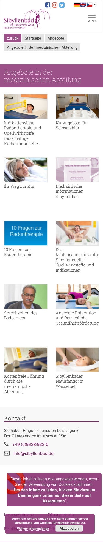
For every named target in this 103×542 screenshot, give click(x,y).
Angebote (56, 38)
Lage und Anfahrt (19, 514)
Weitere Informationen (33, 528)
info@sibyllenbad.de (33, 453)
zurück (12, 38)
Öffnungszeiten (61, 514)
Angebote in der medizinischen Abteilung (42, 47)
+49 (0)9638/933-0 (30, 444)
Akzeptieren (69, 528)
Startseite (33, 38)
